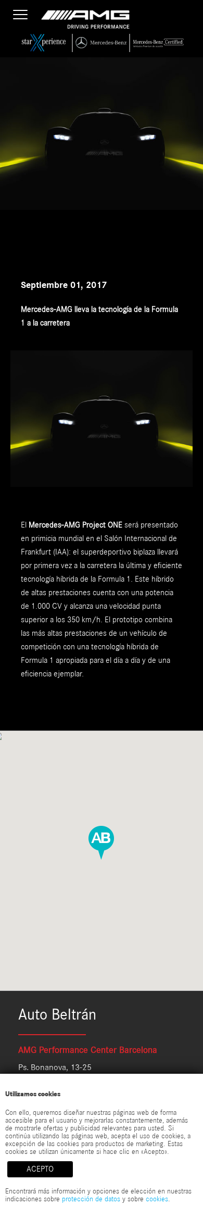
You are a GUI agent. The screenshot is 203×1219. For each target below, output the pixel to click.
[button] (101, 842)
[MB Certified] (158, 43)
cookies (157, 1199)
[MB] (101, 43)
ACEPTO (40, 1169)
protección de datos (91, 1199)
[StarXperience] (44, 43)
